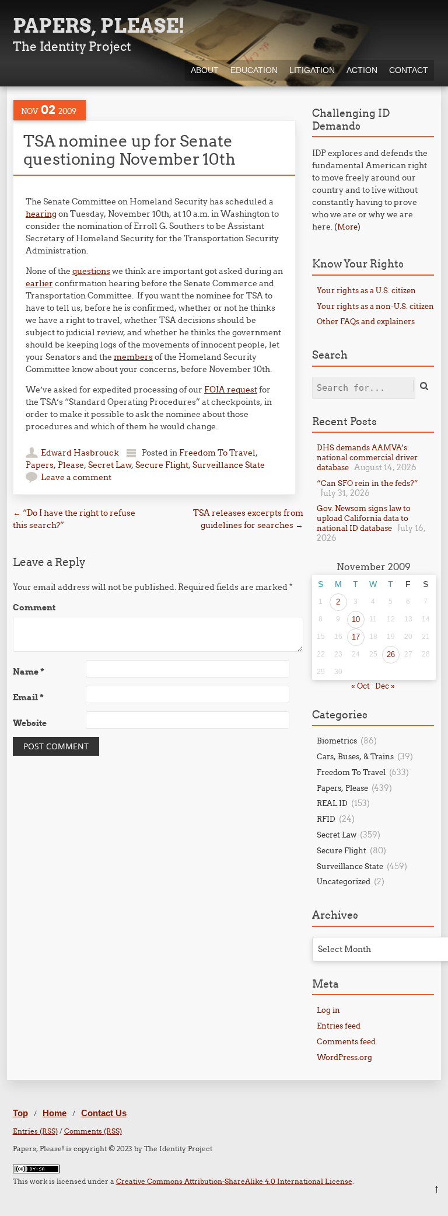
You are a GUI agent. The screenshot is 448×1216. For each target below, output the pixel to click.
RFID (326, 819)
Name (28, 671)
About (205, 70)
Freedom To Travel (217, 452)
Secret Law (109, 465)
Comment (34, 607)
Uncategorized (343, 881)
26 (391, 654)
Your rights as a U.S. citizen (366, 290)
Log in (328, 1010)
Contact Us (104, 1113)
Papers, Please (55, 465)
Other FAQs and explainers (366, 321)
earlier (39, 283)
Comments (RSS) (93, 1131)
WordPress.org (344, 1057)
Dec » (385, 685)
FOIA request (230, 389)
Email (28, 697)
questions (91, 271)
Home (54, 1113)
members (133, 357)
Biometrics (337, 740)
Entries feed (338, 1025)
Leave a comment (76, 477)
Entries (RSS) (35, 1131)
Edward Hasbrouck (80, 452)
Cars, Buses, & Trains (355, 756)
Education (254, 70)
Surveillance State (228, 465)
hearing (41, 214)
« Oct (360, 685)
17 (356, 637)
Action (361, 70)
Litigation (312, 70)
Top (20, 1113)
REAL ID (332, 803)
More (347, 226)
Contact (408, 70)
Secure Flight (161, 465)
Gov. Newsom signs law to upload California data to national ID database (364, 518)
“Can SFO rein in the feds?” (367, 483)
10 (356, 619)
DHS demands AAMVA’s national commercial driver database (367, 457)
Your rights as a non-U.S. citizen (375, 306)
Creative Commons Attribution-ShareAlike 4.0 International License (234, 1181)
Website (30, 723)
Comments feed (346, 1041)
